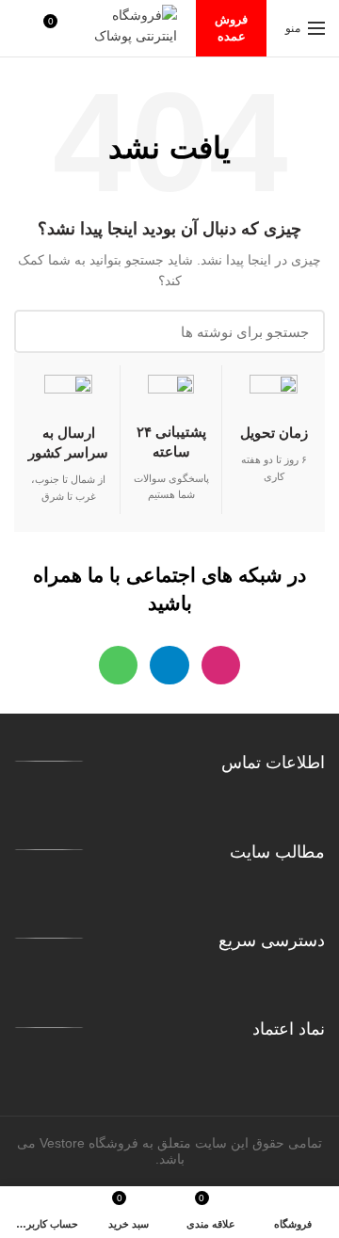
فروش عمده (231, 27)
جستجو (39, 331)
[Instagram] (221, 665)
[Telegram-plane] (169, 665)
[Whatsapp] (118, 665)
